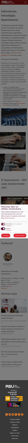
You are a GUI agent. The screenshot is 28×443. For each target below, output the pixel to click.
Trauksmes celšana (15, 422)
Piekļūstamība (15, 427)
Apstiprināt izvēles (19, 235)
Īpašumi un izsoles (15, 433)
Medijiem (14, 430)
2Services (9, 225)
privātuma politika (9, 218)
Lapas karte (15, 438)
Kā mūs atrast (14, 436)
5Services (9, 230)
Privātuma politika (15, 419)
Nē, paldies (5, 235)
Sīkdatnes (14, 425)
